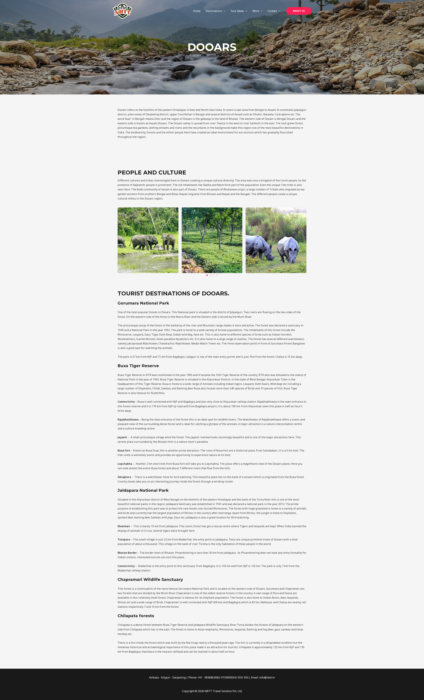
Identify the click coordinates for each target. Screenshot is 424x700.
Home (197, 11)
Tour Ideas (237, 11)
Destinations (214, 11)
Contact (272, 11)
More (255, 11)
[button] (223, 11)
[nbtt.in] (122, 10)
